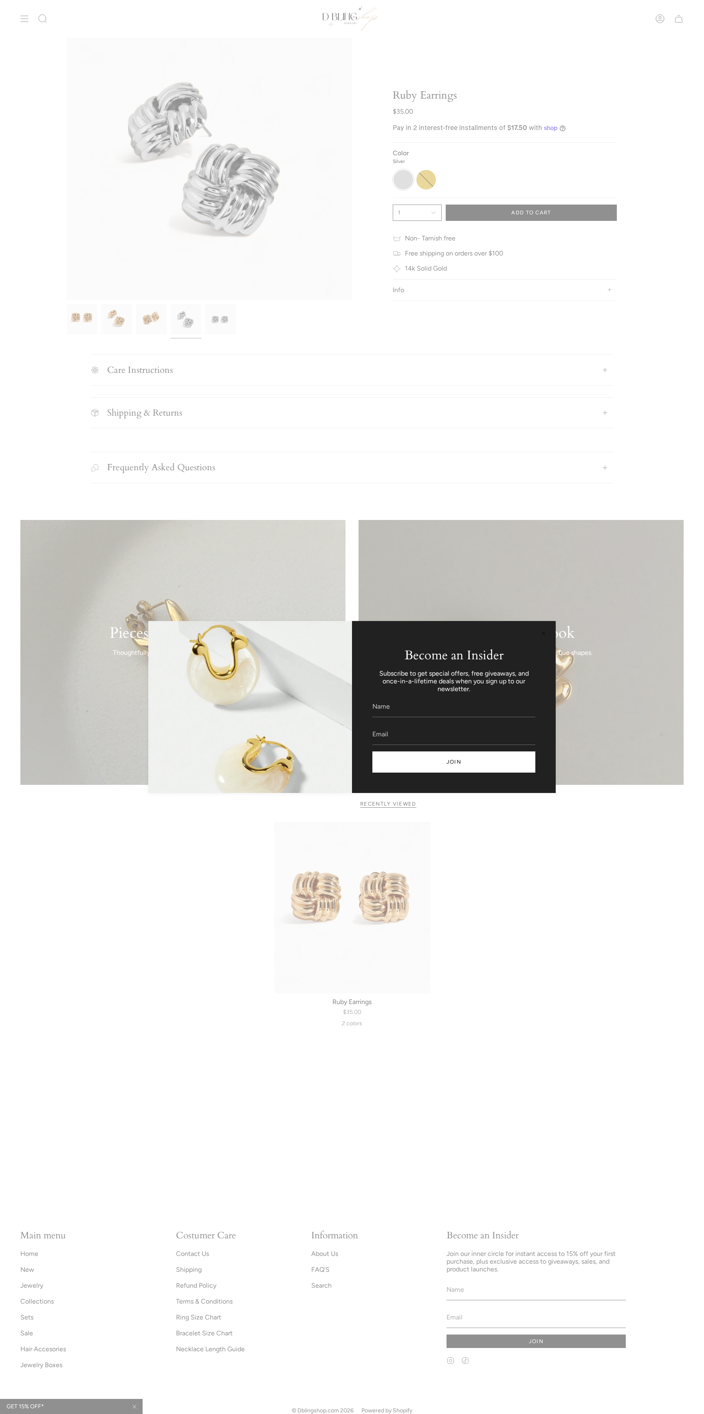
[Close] (543, 633)
